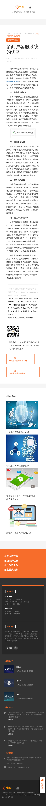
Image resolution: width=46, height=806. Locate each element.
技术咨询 (8, 611)
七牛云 (18, 681)
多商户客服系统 (13, 40)
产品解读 (17, 611)
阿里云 (18, 667)
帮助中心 (17, 33)
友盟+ (18, 694)
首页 (8, 33)
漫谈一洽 (28, 33)
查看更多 (9, 648)
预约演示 (17, 614)
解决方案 (8, 614)
